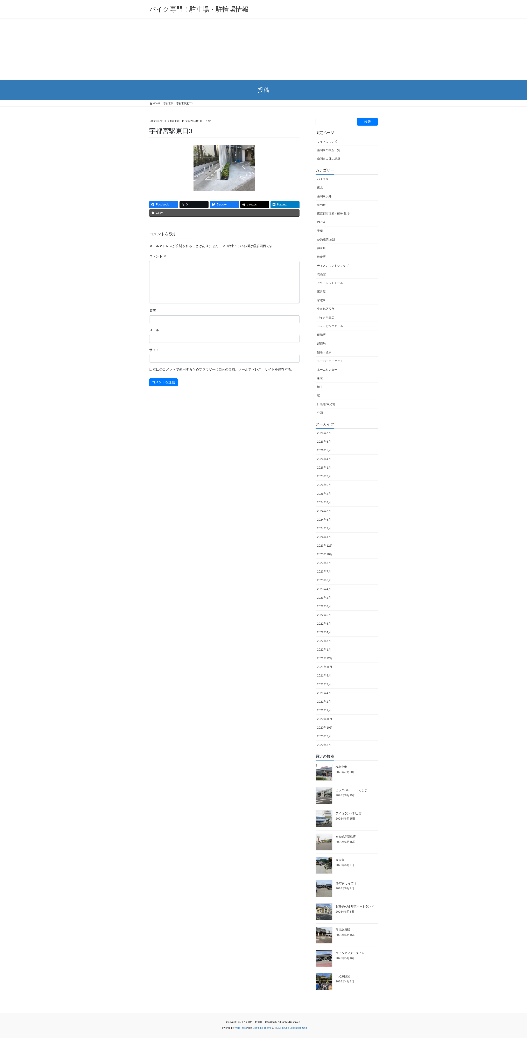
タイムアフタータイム (350, 953)
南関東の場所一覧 (328, 150)
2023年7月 (324, 571)
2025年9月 (324, 476)
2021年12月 (325, 658)
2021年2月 (324, 701)
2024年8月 (324, 502)
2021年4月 (324, 693)
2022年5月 (324, 623)
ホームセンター (327, 369)
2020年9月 (324, 736)
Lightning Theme (262, 1027)
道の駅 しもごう (346, 883)
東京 (320, 378)
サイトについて (327, 141)
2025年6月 (324, 484)
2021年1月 (324, 710)
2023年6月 (324, 580)
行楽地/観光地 (326, 404)
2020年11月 (324, 719)
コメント (158, 256)
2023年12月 (325, 545)
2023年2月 (324, 597)
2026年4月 (324, 459)
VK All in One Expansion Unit (290, 1027)
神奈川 (321, 248)
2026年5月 (324, 450)
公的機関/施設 (326, 239)
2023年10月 (325, 554)
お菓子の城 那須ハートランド (355, 906)
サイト (154, 350)
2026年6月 (324, 441)
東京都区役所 (325, 308)
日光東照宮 (343, 976)
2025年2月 (324, 493)
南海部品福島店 (346, 836)
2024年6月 (324, 519)
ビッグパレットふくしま (351, 790)
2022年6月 (324, 615)
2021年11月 (324, 666)
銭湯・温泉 (324, 352)
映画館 (321, 274)
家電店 (321, 300)
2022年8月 (324, 606)
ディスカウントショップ (333, 265)
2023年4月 (324, 589)
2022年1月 (324, 649)
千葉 (320, 230)
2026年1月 (324, 467)
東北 (320, 187)
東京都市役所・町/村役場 (333, 213)
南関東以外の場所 (328, 158)
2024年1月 (324, 537)
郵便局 (321, 343)
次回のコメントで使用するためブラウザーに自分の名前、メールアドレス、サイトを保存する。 (223, 369)
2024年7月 (324, 511)
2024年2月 (324, 528)
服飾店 (321, 334)
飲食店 (321, 256)
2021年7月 (324, 684)
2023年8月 (324, 562)
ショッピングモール (330, 326)
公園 (320, 412)
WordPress (240, 1027)
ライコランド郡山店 (348, 813)
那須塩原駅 (343, 929)
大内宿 (340, 860)
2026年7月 (324, 433)
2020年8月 (324, 744)
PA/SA (321, 222)
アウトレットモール (330, 283)
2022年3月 (324, 641)
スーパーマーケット (330, 361)
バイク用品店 (325, 317)
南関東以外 (324, 196)
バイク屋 (323, 179)
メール (154, 330)
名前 (152, 310)
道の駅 (321, 204)
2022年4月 (324, 632)
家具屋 (321, 291)
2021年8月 (324, 675)
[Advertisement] (263, 49)
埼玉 (320, 386)
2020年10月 (325, 727)
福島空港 (341, 767)
